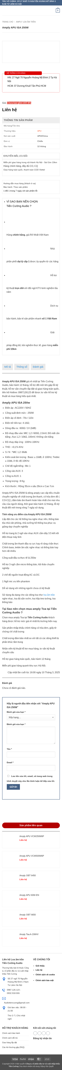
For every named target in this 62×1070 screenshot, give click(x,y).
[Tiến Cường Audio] (20, 10)
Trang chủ (7, 22)
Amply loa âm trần (26, 22)
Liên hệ (39, 970)
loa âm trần (49, 595)
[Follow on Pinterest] (44, 1033)
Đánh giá (38, 366)
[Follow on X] (40, 1033)
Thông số (21, 366)
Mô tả (7, 366)
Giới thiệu (40, 966)
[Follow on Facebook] (35, 1033)
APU (39, 131)
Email (10, 762)
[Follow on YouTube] (48, 1033)
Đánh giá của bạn (16, 712)
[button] (4, 10)
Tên (9, 749)
